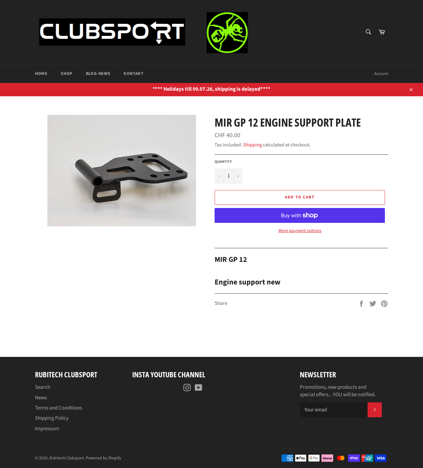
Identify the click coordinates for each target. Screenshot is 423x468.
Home (41, 74)
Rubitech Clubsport (67, 458)
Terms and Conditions (58, 408)
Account (381, 73)
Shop (66, 74)
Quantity (223, 161)
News (41, 397)
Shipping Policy (51, 418)
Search (42, 387)
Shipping (252, 144)
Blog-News (98, 74)
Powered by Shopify (103, 458)
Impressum (47, 428)
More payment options (299, 231)
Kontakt (133, 74)
